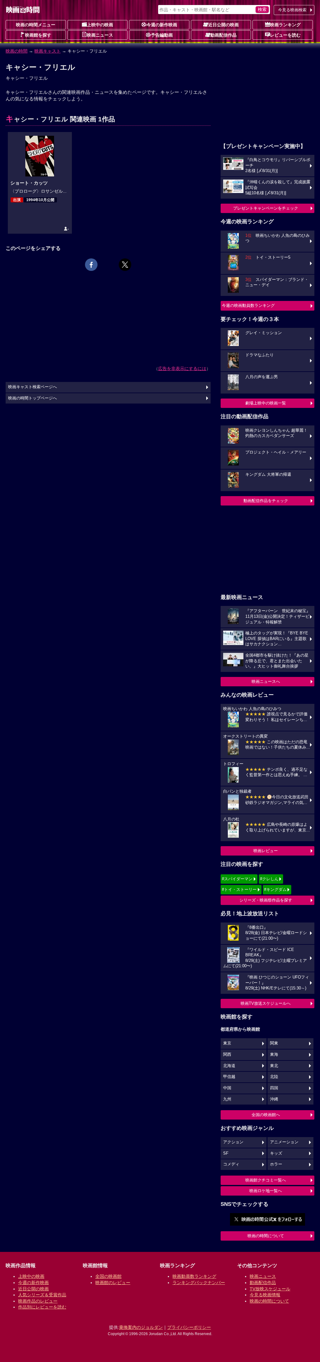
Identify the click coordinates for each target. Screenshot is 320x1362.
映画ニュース (100, 35)
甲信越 (229, 1077)
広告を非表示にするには (182, 368)
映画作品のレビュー (38, 1301)
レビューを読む (285, 35)
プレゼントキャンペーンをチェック (265, 208)
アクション (233, 1142)
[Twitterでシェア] (125, 264)
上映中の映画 (100, 24)
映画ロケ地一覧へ (265, 1190)
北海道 (229, 1066)
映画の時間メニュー (35, 24)
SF (225, 1153)
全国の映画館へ (266, 1114)
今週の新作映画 (162, 24)
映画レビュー (265, 850)
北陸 (274, 1077)
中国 (227, 1088)
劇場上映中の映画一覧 (265, 403)
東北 (274, 1066)
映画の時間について (266, 1235)
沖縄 (274, 1099)
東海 (274, 1054)
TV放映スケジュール (270, 1288)
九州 (227, 1099)
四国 (274, 1088)
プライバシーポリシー (189, 1327)
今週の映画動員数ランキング (248, 305)
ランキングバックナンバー (198, 1282)
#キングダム (275, 889)
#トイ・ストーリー (239, 889)
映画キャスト (47, 50)
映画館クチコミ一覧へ (265, 1180)
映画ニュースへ (266, 681)
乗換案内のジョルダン (141, 1327)
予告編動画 (162, 35)
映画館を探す (38, 35)
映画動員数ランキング (194, 1276)
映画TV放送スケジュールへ (266, 1003)
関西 (227, 1054)
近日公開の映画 (223, 24)
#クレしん (269, 879)
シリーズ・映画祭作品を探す (265, 900)
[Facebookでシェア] (91, 264)
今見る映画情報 (265, 1294)
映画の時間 (17, 50)
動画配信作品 (223, 35)
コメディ (231, 1164)
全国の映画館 (108, 1276)
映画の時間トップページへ (32, 398)
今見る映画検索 (292, 10)
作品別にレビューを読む (42, 1306)
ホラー (276, 1164)
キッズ (276, 1153)
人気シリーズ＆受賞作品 (42, 1294)
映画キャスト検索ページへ (32, 387)
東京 (227, 1043)
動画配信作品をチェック (265, 500)
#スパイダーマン (237, 879)
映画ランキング (285, 24)
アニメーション (284, 1142)
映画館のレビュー (112, 1282)
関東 (274, 1043)
